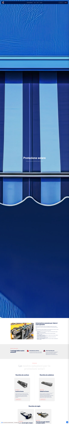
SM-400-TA (21, 421)
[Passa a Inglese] (65, 2)
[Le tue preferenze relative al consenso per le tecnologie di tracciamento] (0, 318)
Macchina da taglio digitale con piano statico (43, 422)
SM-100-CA (17, 389)
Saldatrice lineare (44, 391)
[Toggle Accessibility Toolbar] (67, 422)
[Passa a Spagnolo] (66, 2)
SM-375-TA (38, 420)
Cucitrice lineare (19, 391)
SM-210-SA (42, 389)
